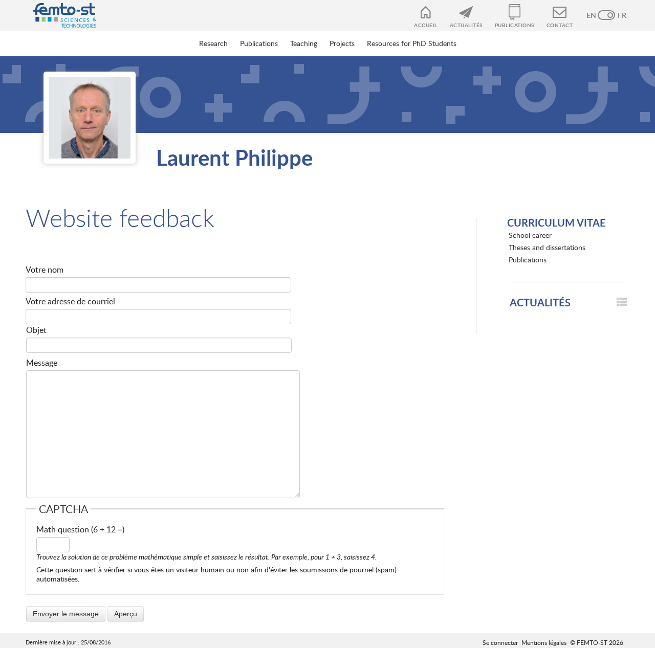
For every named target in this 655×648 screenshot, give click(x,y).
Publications (514, 25)
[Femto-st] (59, 15)
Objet (36, 330)
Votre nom (44, 269)
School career (530, 235)
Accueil (426, 25)
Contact (560, 25)
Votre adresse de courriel (70, 301)
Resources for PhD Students (411, 43)
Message (41, 362)
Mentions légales (543, 642)
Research (213, 43)
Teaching (303, 43)
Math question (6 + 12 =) (80, 529)
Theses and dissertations (547, 247)
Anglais (596, 15)
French (616, 15)
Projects (342, 43)
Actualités (466, 25)
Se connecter (500, 642)
